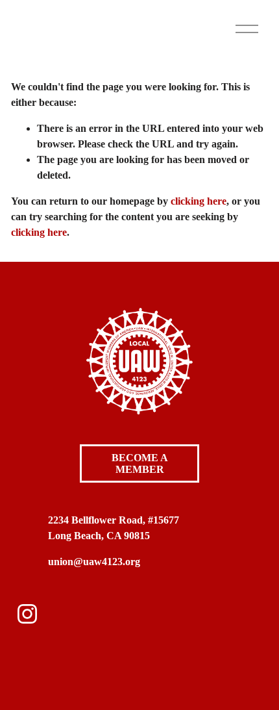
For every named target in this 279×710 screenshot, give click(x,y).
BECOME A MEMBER (140, 463)
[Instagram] (27, 613)
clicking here (198, 201)
